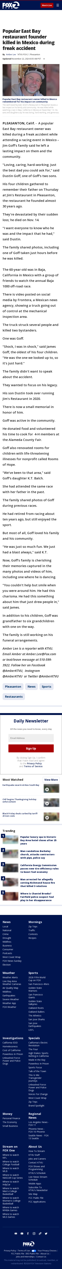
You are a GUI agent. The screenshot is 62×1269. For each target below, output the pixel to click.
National (7, 930)
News (31, 686)
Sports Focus (35, 1067)
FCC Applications (37, 1201)
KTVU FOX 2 (23, 54)
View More (51, 779)
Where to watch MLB (11, 1170)
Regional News (34, 1115)
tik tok (40, 1233)
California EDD (10, 1042)
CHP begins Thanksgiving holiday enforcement (19, 800)
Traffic (31, 930)
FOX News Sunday (12, 960)
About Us (35, 1146)
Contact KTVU (35, 1162)
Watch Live (47, 5)
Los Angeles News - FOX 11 (38, 1123)
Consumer (8, 949)
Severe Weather (11, 999)
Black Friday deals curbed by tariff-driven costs (20, 814)
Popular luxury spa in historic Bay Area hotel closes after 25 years (38, 840)
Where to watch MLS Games (11, 1215)
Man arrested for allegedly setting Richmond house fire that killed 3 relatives (37, 883)
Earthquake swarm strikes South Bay (21, 785)
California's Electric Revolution (38, 1044)
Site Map (33, 1194)
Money (7, 1114)
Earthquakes (9, 995)
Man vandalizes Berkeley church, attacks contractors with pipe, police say (37, 854)
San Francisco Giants (35, 996)
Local (5, 926)
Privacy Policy (34, 763)
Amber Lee (11, 54)
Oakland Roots (36, 1007)
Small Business (10, 1125)
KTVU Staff (34, 1154)
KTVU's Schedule (37, 1173)
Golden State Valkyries (35, 1003)
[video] (51, 788)
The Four (33, 1049)
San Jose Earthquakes (34, 1025)
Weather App (9, 1003)
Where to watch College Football (11, 1163)
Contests (33, 934)
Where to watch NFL (11, 1156)
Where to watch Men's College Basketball (11, 1191)
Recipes (32, 937)
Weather (9, 973)
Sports (46, 686)
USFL (31, 1029)
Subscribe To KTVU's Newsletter (38, 1189)
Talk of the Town (37, 1071)
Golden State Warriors (35, 989)
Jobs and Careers (37, 1158)
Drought (7, 937)
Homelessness (10, 1046)
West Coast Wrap (12, 957)
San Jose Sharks (36, 1019)
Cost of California (12, 1050)
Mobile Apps (34, 1183)
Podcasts (7, 953)
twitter (46, 1233)
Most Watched (13, 779)
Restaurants (14, 696)
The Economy (10, 1122)
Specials (34, 1038)
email (15, 1233)
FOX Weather (9, 1006)
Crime (6, 934)
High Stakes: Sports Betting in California (38, 1054)
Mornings (35, 922)
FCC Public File (35, 1197)
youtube (21, 1233)
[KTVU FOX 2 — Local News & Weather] (12, 5)
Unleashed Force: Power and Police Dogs (12, 1060)
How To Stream (36, 1151)
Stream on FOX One (10, 1148)
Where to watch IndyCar (11, 1183)
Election (7, 964)
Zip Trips (32, 926)
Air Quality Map (10, 987)
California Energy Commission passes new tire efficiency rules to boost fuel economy (39, 868)
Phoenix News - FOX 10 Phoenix (36, 1130)
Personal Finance (11, 1118)
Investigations (13, 1038)
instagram (34, 1233)
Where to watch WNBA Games (11, 1209)
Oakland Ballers (36, 1011)
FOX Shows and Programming (36, 1168)
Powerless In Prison (13, 1054)
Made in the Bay (36, 1059)
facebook (28, 1233)
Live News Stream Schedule (37, 1178)
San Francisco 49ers (38, 984)
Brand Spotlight (36, 1105)
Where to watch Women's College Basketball (12, 1200)
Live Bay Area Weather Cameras (12, 983)
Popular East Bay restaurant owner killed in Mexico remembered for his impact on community (30, 100)
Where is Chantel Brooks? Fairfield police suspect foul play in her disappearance (37, 897)
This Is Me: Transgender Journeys (34, 1078)
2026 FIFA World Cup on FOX (36, 979)
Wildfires (7, 941)
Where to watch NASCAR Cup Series (13, 1176)
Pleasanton (35, 54)
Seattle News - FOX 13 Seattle (38, 1137)
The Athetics (34, 1015)
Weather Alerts (10, 977)
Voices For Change (38, 1094)
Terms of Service (33, 766)
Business (7, 945)
